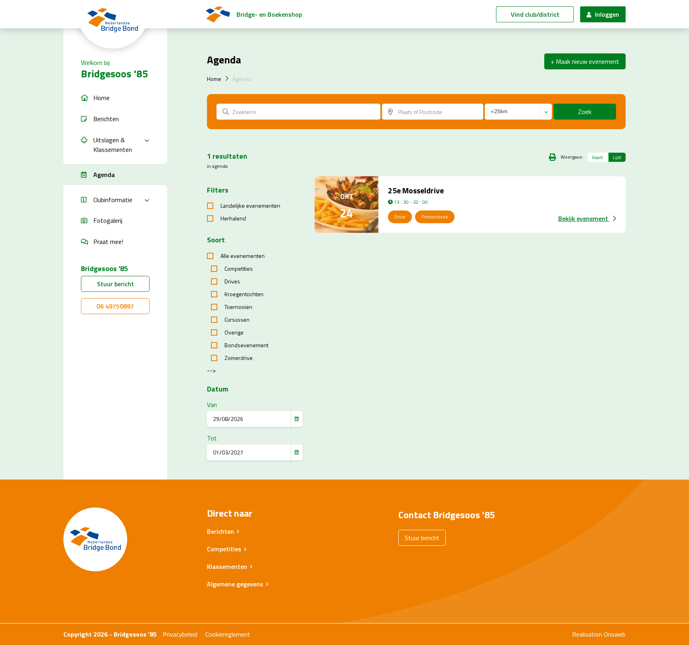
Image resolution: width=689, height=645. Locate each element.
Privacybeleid (180, 634)
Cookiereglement (227, 634)
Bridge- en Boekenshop (269, 14)
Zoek (584, 111)
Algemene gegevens (235, 584)
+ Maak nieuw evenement (585, 61)
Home (214, 79)
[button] (115, 97)
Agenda (241, 79)
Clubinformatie (112, 200)
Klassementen (227, 566)
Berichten (220, 531)
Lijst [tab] (617, 157)
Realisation (587, 634)
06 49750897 (115, 306)
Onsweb (615, 634)
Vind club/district (535, 14)
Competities (224, 549)
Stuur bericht (115, 284)
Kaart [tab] (597, 157)
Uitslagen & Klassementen (112, 144)
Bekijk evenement (584, 218)
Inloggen (606, 14)
